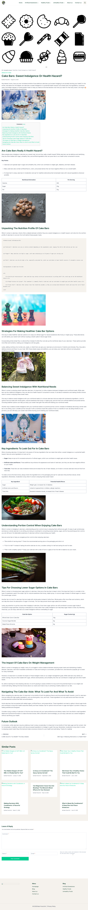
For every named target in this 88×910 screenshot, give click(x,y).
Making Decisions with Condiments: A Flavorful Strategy (12, 805)
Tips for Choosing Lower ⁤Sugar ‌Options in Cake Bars (16, 138)
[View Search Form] (84, 2)
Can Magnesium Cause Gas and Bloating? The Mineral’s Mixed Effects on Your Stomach (43, 788)
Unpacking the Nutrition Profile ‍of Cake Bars (14, 129)
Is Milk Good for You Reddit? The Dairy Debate (15, 735)
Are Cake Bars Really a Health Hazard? (13, 127)
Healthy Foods (67, 889)
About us (70, 2)
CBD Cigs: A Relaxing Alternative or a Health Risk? (71, 735)
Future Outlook (6, 144)
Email (33, 853)
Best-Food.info (6, 79)
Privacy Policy (52, 906)
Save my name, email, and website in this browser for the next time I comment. (73, 852)
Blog (33, 889)
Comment (5, 834)
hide (24, 124)
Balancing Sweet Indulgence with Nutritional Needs (16, 133)
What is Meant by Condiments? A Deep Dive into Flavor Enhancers (72, 805)
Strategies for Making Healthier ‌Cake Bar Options (16, 131)
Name (4, 853)
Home (20, 2)
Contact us (78, 2)
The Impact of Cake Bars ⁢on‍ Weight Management (15, 140)
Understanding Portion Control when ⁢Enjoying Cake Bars (18, 136)
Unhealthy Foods (6, 72)
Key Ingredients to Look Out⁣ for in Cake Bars (14, 134)
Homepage (35, 886)
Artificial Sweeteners (69, 886)
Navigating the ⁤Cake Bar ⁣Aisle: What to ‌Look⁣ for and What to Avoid (20, 142)
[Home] (2, 70)
